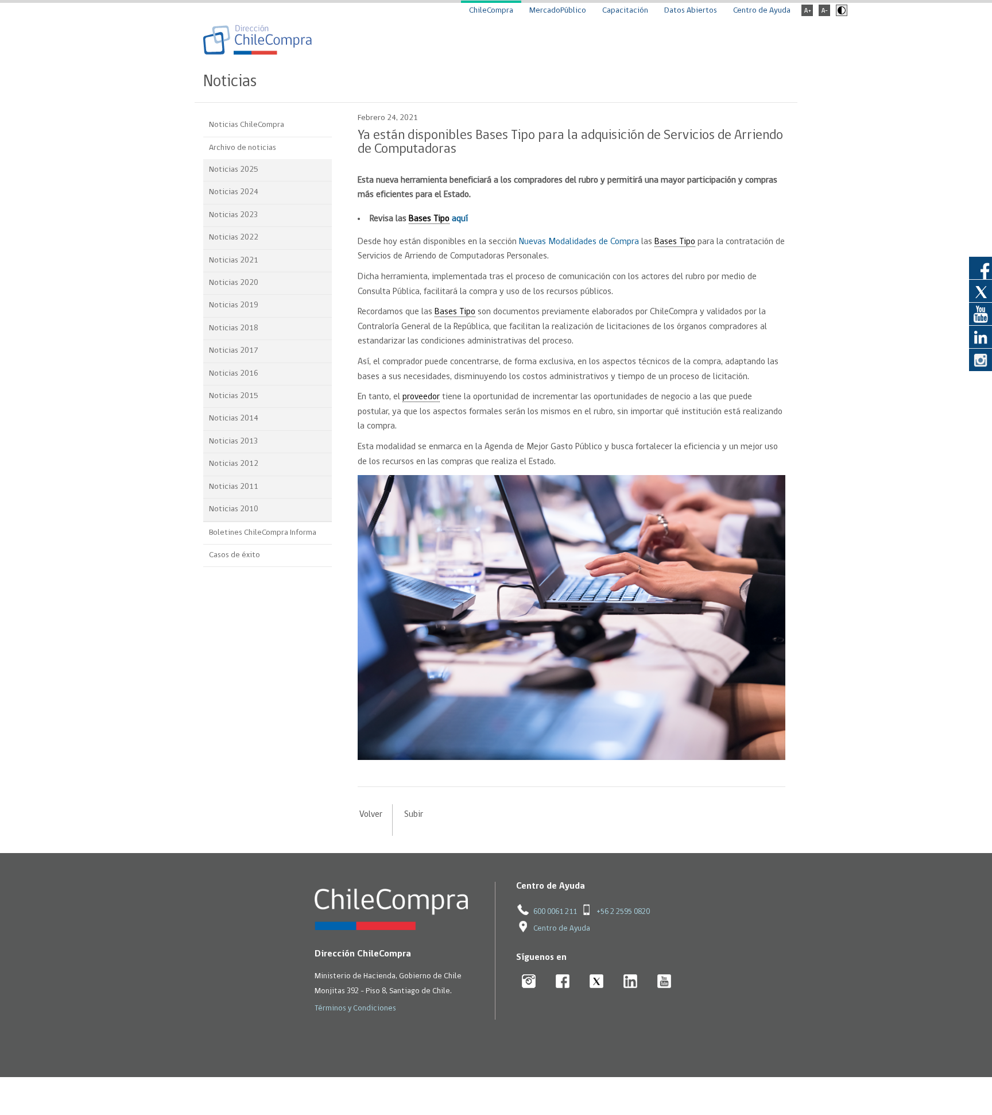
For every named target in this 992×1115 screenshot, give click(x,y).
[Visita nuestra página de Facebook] (980, 267)
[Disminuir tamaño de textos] (824, 14)
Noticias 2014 (233, 418)
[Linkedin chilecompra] (630, 982)
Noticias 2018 (233, 328)
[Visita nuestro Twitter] (980, 290)
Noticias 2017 (233, 350)
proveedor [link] (421, 397)
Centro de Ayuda (761, 10)
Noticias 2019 (233, 305)
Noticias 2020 (233, 283)
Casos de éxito (234, 555)
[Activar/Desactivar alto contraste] (840, 14)
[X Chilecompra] (597, 982)
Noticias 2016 (233, 373)
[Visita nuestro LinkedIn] (980, 336)
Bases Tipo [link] (429, 218)
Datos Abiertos (690, 10)
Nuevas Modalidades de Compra (579, 241)
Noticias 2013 (233, 441)
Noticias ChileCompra (246, 125)
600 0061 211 (555, 912)
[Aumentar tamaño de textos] (807, 14)
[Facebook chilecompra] (563, 982)
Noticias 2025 (233, 169)
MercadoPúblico (557, 10)
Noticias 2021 (233, 260)
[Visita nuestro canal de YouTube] (980, 313)
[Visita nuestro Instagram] (980, 359)
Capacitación (625, 10)
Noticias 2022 (233, 237)
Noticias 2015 (233, 396)
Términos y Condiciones (355, 1008)
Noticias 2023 (233, 215)
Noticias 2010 (233, 509)
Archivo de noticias (242, 148)
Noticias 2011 (233, 487)
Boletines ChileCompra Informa (262, 532)
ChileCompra (491, 10)
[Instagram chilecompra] (529, 982)
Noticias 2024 (233, 192)
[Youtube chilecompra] (664, 982)
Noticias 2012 (233, 464)
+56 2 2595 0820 (623, 912)
